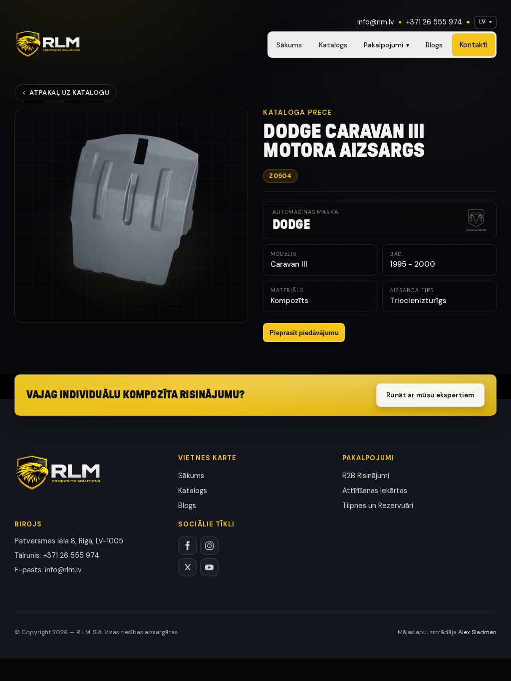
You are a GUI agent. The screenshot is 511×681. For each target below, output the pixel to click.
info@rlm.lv (375, 21)
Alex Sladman (477, 632)
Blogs (434, 44)
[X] (187, 567)
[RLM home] (47, 44)
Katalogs (333, 44)
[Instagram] (209, 545)
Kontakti (474, 44)
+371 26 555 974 (434, 21)
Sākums (289, 44)
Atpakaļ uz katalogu (69, 92)
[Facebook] (187, 545)
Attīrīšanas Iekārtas (374, 490)
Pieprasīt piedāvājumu (304, 333)
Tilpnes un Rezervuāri (377, 505)
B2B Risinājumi (365, 475)
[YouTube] (209, 567)
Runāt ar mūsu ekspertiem (430, 395)
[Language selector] (485, 22)
